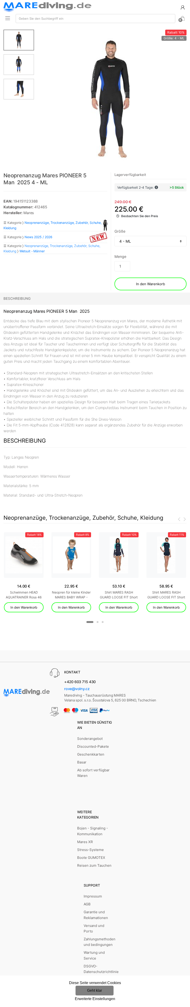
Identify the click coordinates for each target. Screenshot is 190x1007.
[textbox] (95, 18)
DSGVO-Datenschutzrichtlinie (101, 969)
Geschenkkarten (90, 754)
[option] (110, 99)
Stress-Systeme (90, 850)
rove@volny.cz (77, 688)
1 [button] (89, 622)
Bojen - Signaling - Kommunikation (92, 831)
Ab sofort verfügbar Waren (93, 773)
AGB (87, 904)
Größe (119, 231)
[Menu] (7, 18)
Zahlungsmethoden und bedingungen (99, 942)
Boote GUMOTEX (91, 857)
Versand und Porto (94, 928)
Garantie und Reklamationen (96, 915)
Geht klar (94, 990)
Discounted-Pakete (93, 746)
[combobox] (95, 18)
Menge (120, 256)
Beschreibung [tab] (17, 298)
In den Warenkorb (150, 284)
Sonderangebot (90, 738)
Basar (81, 762)
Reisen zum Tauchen (94, 865)
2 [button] (97, 622)
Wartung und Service (94, 955)
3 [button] (103, 622)
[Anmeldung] (182, 7)
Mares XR (85, 842)
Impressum (93, 896)
